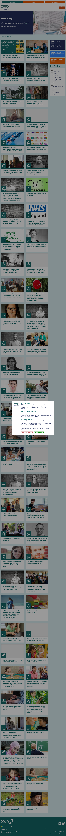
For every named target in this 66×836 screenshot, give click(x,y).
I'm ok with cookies (38, 432)
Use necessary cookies (26, 432)
